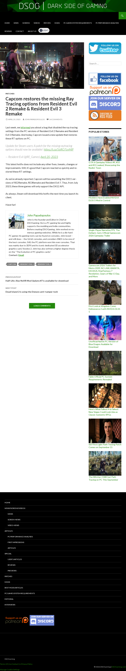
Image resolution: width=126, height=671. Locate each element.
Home (7, 23)
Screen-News (14, 519)
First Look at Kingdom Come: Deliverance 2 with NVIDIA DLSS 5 (104, 309)
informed (25, 127)
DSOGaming (10, 659)
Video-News (13, 525)
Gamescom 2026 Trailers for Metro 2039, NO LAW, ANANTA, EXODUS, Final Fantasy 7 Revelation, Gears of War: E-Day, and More (104, 271)
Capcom (12, 264)
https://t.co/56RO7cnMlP (58, 149)
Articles (9, 531)
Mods (57, 23)
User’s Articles (15, 559)
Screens (26, 23)
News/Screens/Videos (15, 508)
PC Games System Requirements (78, 23)
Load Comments (42, 306)
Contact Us (16, 664)
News (16, 23)
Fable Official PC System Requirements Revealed (100, 378)
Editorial (9, 599)
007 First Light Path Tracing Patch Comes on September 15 (105, 446)
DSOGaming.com (119, 667)
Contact (20, 31)
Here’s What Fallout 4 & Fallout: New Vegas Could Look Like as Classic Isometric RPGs (104, 412)
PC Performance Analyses (107, 23)
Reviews (8, 31)
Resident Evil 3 (44, 264)
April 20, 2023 (49, 157)
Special (8, 553)
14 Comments (55, 119)
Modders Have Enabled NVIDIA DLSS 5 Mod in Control (104, 199)
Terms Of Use (6, 664)
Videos (37, 23)
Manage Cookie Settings (10, 669)
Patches (47, 23)
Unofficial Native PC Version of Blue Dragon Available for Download (103, 344)
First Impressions (16, 542)
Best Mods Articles (14, 588)
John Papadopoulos (35, 119)
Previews (12, 570)
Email (21, 255)
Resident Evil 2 (26, 264)
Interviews (10, 605)
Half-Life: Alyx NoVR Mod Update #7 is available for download (37, 279)
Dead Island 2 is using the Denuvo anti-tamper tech (32, 290)
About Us (32, 31)
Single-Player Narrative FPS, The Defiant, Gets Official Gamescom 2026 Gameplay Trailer (104, 233)
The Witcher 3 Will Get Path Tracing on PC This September (103, 478)
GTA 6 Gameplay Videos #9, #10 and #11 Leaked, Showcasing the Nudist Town (104, 165)
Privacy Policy (26, 664)
